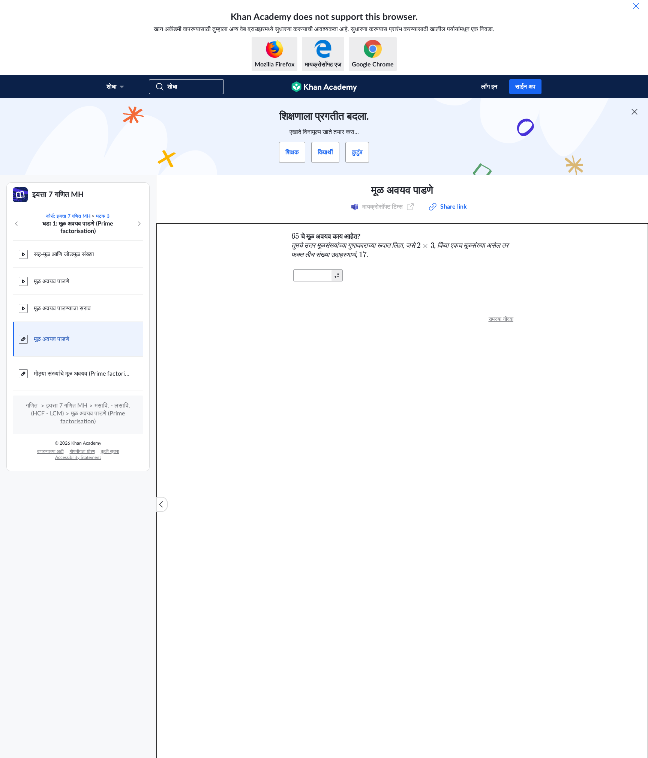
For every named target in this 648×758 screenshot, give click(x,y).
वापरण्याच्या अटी (50, 451)
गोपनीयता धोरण (82, 451)
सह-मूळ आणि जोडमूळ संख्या (64, 254)
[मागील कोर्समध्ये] (16, 223)
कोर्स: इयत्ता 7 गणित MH (68, 216)
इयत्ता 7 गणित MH (66, 406)
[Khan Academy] (324, 86)
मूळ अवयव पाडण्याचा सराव (62, 308)
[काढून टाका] (636, 6)
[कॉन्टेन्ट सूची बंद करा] (162, 504)
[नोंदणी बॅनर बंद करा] (634, 111)
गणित (32, 406)
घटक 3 (103, 216)
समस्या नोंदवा (501, 319)
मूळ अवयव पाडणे (51, 281)
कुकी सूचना (110, 451)
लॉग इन (489, 87)
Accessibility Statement (78, 457)
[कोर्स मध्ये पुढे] (139, 223)
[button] (337, 275)
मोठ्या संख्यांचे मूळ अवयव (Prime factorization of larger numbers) (82, 374)
